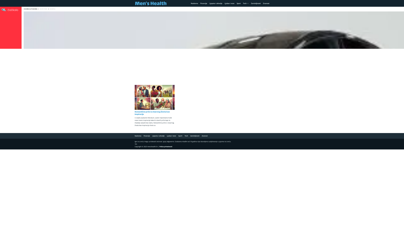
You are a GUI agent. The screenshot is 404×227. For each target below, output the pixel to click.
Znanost (266, 3)
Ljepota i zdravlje (215, 3)
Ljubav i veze (229, 3)
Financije (203, 3)
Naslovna (194, 3)
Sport (239, 3)
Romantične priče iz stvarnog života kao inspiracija (152, 113)
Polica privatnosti (165, 147)
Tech (245, 3)
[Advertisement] (202, 65)
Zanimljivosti (256, 3)
